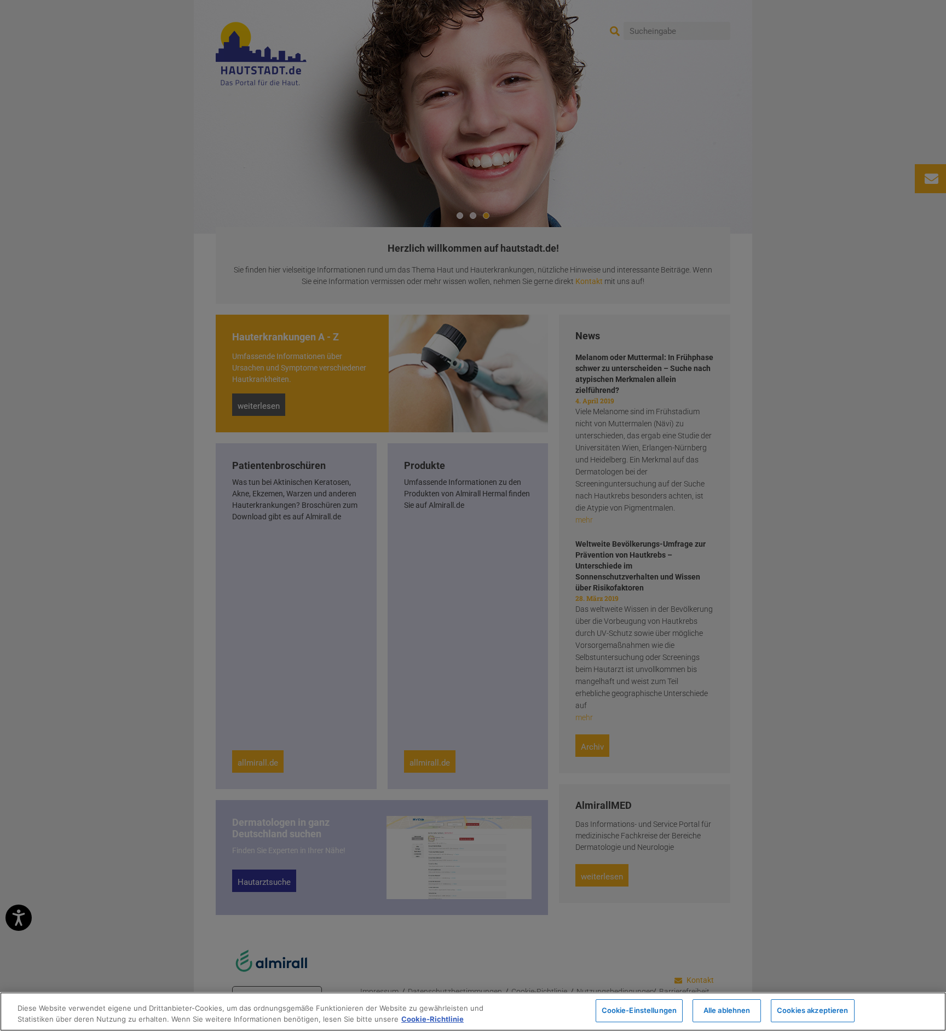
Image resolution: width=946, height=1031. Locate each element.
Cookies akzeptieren (812, 1010)
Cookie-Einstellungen (639, 1010)
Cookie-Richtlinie (432, 1019)
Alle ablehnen (727, 1010)
